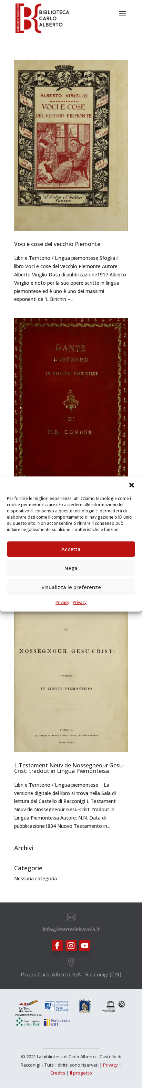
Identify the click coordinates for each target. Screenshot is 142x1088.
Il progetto (81, 1073)
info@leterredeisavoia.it (71, 929)
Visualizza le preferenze (71, 587)
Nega (71, 568)
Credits (57, 1073)
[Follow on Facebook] (57, 945)
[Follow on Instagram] (71, 945)
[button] (131, 485)
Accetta (71, 549)
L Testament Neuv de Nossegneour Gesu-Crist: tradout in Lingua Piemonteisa (69, 768)
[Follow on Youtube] (84, 945)
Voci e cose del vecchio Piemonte (57, 244)
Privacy (62, 602)
